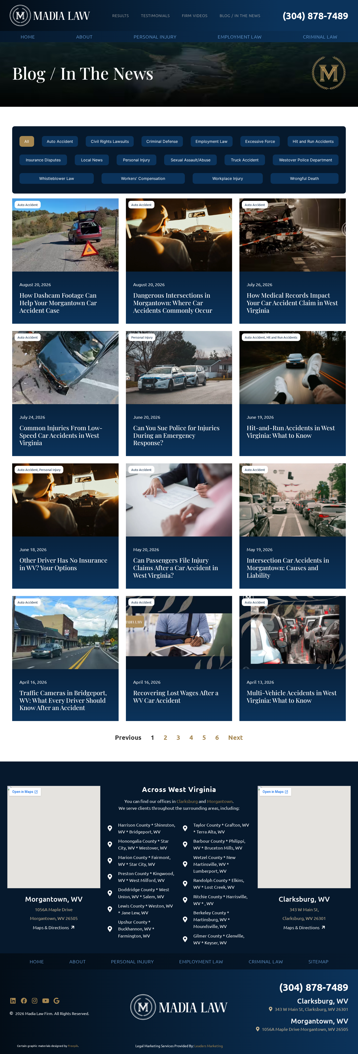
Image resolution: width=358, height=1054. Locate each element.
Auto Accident (60, 141)
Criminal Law (266, 961)
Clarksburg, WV (304, 898)
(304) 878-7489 (315, 15)
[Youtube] (45, 1001)
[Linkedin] (13, 1001)
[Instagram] (35, 1001)
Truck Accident (245, 159)
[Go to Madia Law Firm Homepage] (50, 15)
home (28, 36)
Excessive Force (260, 141)
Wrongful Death (304, 178)
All (26, 141)
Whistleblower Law (56, 178)
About (77, 961)
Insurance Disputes (43, 159)
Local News (92, 159)
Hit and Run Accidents (313, 141)
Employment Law (211, 141)
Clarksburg (187, 801)
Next (235, 737)
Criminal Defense (162, 141)
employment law (240, 36)
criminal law (320, 36)
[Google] (56, 1001)
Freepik (73, 1046)
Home (37, 961)
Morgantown (220, 801)
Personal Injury (136, 159)
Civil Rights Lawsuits (110, 141)
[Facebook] (24, 1001)
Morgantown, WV (54, 898)
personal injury (155, 36)
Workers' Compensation (143, 178)
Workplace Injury (227, 178)
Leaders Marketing (208, 1046)
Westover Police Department (305, 159)
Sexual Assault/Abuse (190, 159)
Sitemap (319, 961)
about (84, 36)
